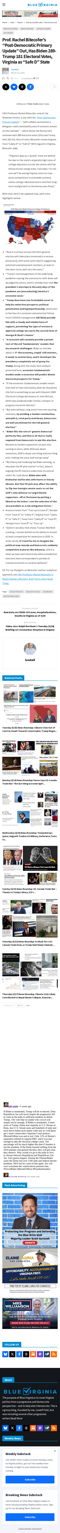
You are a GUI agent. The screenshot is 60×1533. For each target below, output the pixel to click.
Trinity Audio (32, 104)
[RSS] (54, 1354)
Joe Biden (8, 33)
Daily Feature (27, 29)
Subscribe (30, 1479)
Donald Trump (43, 29)
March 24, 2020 (18, 72)
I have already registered (30, 1528)
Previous (9, 1005)
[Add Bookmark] (54, 86)
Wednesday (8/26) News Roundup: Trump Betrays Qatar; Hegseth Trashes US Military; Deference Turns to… (29, 836)
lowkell (15, 69)
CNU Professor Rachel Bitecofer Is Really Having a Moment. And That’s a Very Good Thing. (27, 579)
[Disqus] (30, 1056)
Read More (16, 1418)
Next (19, 1005)
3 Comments (27, 78)
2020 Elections (10, 29)
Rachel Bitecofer (11, 596)
